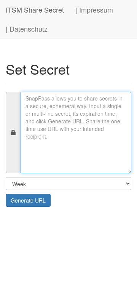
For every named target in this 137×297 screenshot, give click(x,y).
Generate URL (28, 200)
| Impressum (94, 9)
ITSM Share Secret (35, 9)
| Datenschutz (27, 29)
